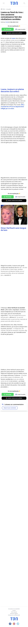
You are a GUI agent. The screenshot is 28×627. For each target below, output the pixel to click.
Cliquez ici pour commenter (10, 407)
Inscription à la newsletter (14, 608)
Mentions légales (14, 613)
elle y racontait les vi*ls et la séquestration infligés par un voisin (12, 106)
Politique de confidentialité (14, 615)
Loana (13, 38)
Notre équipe (14, 612)
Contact (14, 610)
